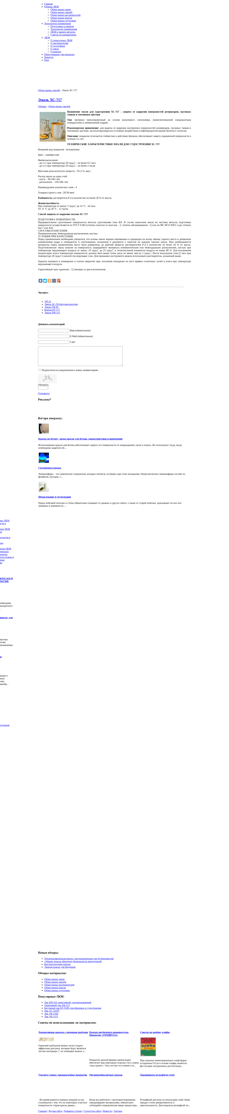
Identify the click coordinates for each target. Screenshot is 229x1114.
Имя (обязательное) (80, 330)
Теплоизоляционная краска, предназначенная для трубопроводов (79, 958)
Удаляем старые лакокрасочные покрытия (62, 1075)
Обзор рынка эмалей (49, 90)
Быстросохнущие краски (57, 964)
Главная (42, 1111)
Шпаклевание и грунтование (54, 497)
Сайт (72, 342)
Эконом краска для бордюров (60, 967)
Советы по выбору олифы (155, 1032)
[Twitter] (45, 281)
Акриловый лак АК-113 (57, 1005)
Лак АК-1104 (51, 1013)
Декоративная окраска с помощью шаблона (63, 1032)
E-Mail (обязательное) (81, 336)
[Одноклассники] (49, 281)
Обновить (43, 384)
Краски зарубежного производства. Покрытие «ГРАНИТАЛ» (109, 1033)
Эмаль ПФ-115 (52, 312)
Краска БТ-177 (52, 310)
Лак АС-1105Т (52, 1011)
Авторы (118, 1111)
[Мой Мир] (54, 281)
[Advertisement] (154, 68)
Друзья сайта (55, 1111)
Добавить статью (73, 1111)
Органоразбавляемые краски (105, 1075)
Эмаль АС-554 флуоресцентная (61, 304)
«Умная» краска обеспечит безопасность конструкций (73, 961)
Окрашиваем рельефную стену (157, 1075)
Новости (107, 1111)
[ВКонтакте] (40, 281)
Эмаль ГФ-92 (51, 307)
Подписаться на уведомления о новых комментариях (70, 370)
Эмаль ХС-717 (50, 100)
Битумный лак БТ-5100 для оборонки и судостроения (72, 1008)
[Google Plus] (58, 281)
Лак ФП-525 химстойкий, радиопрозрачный (67, 1002)
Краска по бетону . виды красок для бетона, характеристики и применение (80, 438)
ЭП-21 (47, 301)
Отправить (44, 393)
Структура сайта (92, 1111)
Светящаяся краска (49, 468)
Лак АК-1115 (51, 1016)
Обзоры (42, 106)
